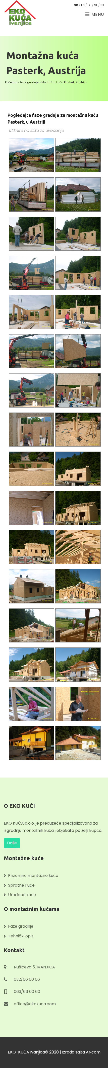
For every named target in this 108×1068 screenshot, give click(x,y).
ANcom (93, 1052)
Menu (97, 14)
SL (95, 5)
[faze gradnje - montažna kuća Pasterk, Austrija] (32, 157)
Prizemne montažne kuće (33, 875)
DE (89, 5)
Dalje (12, 843)
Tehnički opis (20, 936)
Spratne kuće (21, 885)
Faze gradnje (29, 82)
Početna (11, 82)
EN (83, 5)
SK (102, 5)
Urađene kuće (22, 895)
